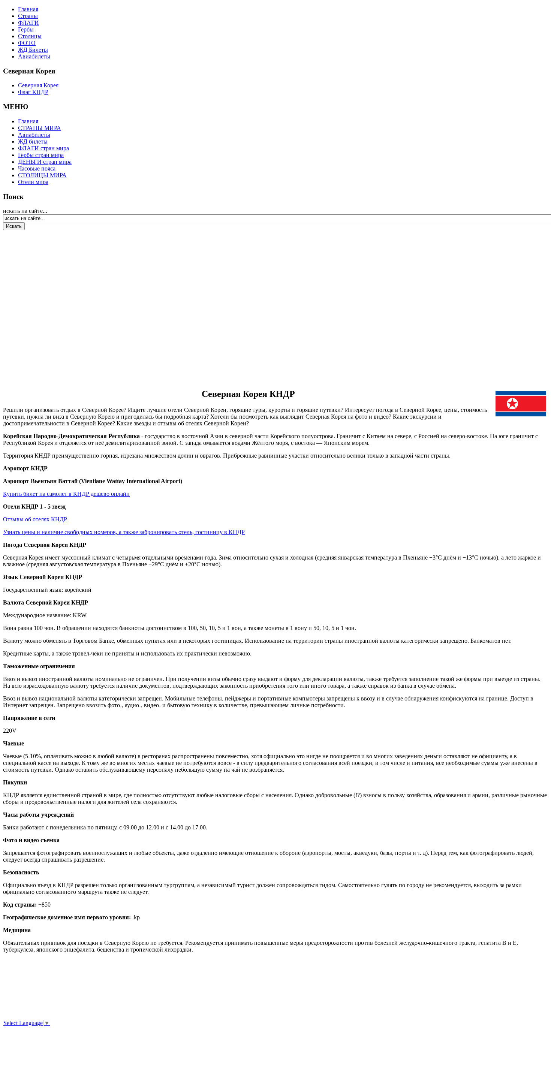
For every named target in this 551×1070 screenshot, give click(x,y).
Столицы (30, 36)
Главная (28, 9)
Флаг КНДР (33, 92)
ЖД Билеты (33, 49)
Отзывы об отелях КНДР (35, 519)
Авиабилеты (34, 56)
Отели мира (33, 182)
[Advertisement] (48, 305)
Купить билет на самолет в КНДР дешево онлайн (66, 494)
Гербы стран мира (41, 155)
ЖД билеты (33, 141)
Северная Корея (38, 85)
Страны (28, 16)
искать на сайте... (25, 211)
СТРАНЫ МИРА (39, 128)
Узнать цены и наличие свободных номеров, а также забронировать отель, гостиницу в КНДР (124, 532)
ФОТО (27, 43)
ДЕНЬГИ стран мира (45, 162)
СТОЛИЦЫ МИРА (42, 175)
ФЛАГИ (28, 22)
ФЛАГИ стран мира (43, 148)
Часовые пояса (36, 168)
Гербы (26, 29)
